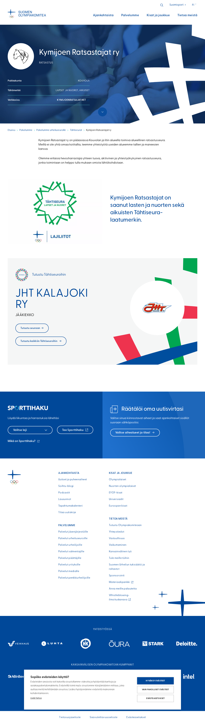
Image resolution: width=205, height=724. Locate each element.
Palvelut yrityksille (69, 564)
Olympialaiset (117, 479)
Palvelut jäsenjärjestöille (73, 532)
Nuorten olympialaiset (122, 486)
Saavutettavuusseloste (104, 717)
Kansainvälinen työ (120, 551)
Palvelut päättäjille (69, 558)
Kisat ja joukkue (158, 15)
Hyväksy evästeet (155, 681)
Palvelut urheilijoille (70, 545)
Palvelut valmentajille (71, 551)
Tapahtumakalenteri (70, 506)
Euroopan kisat (118, 506)
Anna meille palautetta (123, 589)
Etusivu (11, 130)
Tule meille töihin (119, 558)
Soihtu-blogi (66, 486)
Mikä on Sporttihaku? (24, 442)
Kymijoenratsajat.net (73, 100)
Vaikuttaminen (118, 545)
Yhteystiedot (116, 532)
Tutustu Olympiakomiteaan (125, 525)
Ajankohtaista (103, 15)
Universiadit (116, 499)
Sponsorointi (116, 575)
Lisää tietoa (36, 698)
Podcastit (64, 492)
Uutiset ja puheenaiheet (72, 479)
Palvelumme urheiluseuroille (51, 130)
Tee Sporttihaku (73, 430)
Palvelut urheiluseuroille (72, 538)
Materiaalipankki (120, 582)
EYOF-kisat (115, 492)
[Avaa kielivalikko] (194, 5)
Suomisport (177, 5)
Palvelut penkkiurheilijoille (74, 578)
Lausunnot (64, 499)
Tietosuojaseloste (70, 717)
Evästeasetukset (155, 698)
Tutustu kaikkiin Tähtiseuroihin (39, 341)
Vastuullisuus (117, 538)
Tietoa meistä (187, 15)
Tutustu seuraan (30, 328)
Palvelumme (130, 15)
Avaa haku (162, 5)
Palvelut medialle (68, 571)
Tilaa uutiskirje (67, 512)
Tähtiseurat (76, 130)
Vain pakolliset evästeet (155, 690)
